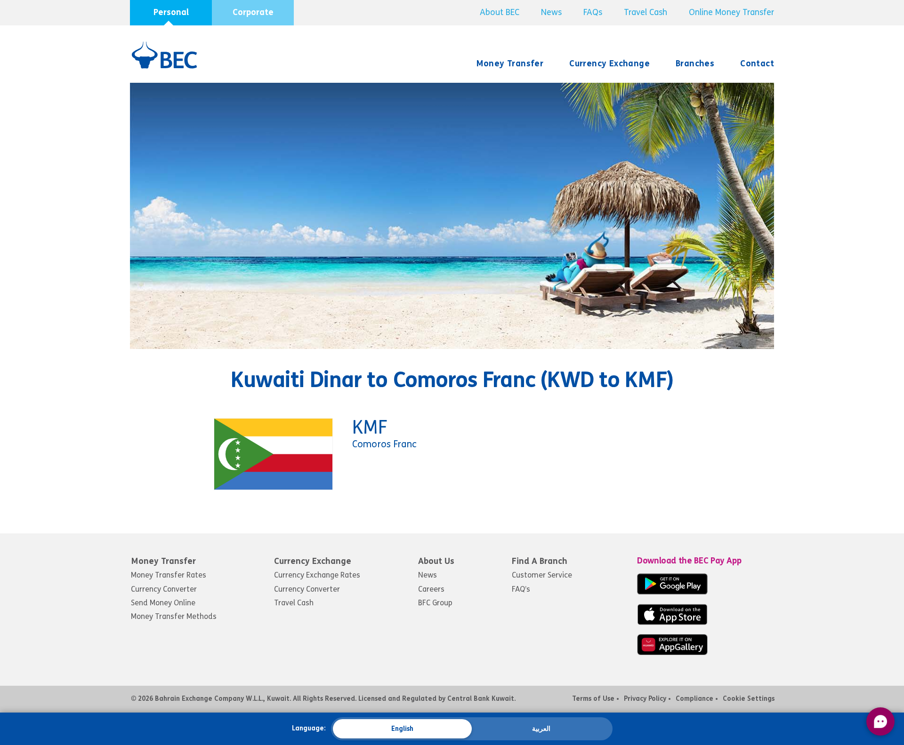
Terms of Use (593, 699)
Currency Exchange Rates (317, 575)
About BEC (499, 12)
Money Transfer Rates (168, 575)
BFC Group (435, 602)
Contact (757, 63)
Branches (695, 63)
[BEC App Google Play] (672, 591)
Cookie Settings (749, 699)
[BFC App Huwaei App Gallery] (672, 652)
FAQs (592, 12)
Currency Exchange (609, 63)
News (551, 12)
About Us (436, 561)
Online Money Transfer (731, 12)
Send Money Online (163, 602)
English (402, 729)
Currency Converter (164, 589)
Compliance (694, 699)
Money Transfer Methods (174, 616)
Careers (431, 589)
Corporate (253, 12)
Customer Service (542, 575)
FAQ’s (521, 589)
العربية (541, 729)
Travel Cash (645, 12)
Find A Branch (539, 561)
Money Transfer (510, 63)
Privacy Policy (645, 699)
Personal (171, 12)
